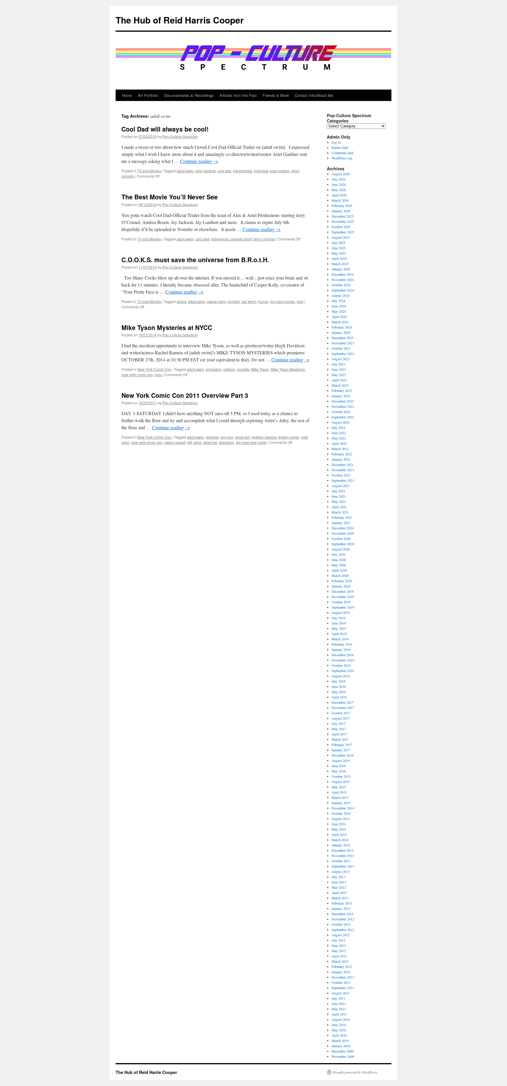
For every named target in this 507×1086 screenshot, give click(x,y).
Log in (336, 142)
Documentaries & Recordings (189, 95)
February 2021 (342, 517)
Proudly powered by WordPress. (355, 1072)
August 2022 (341, 422)
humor (263, 301)
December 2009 (343, 1051)
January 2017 (341, 749)
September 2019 (343, 607)
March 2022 (340, 448)
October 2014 (341, 813)
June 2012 (339, 945)
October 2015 (341, 776)
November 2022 (343, 406)
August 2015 (341, 781)
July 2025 (338, 242)
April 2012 (339, 956)
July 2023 (338, 364)
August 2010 (341, 1019)
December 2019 (343, 591)
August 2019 (341, 612)
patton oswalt (174, 442)
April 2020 (339, 570)
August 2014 (341, 818)
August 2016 (341, 760)
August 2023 (341, 358)
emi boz (227, 437)
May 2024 (339, 311)
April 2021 (339, 506)
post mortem (280, 170)
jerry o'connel (264, 238)
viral (300, 301)
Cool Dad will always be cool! (165, 128)
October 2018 (341, 665)
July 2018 (338, 681)
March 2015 (340, 797)
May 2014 (339, 829)
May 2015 (339, 786)
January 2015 (341, 802)
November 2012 (343, 919)
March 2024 (340, 321)
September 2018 (343, 670)
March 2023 (340, 385)
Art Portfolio (148, 95)
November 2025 (343, 221)
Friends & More (276, 95)
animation (214, 369)
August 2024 (341, 295)
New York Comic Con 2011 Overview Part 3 (184, 395)
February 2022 (342, 454)
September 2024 (343, 290)
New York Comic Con (154, 369)
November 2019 (343, 596)
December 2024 (343, 274)
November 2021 (343, 469)
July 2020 (338, 554)
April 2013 (339, 892)
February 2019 (342, 644)
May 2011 (339, 1008)
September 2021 (343, 480)
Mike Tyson (260, 369)
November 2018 (343, 660)
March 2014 (340, 839)
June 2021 (339, 496)
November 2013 (343, 855)
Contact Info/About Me (314, 95)
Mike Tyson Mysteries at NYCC (166, 327)
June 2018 (339, 686)
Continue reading (199, 161)
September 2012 (343, 929)
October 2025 (341, 226)
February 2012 (342, 966)
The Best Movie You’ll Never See (169, 196)
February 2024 (342, 327)
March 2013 (340, 897)
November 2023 (343, 343)
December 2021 (343, 464)
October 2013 (341, 860)
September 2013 (343, 866)
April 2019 (339, 633)
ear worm (248, 301)
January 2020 (341, 586)
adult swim (185, 170)
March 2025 (340, 263)
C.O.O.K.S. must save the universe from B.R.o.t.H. (195, 259)
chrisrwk (212, 437)
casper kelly (216, 301)
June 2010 (339, 1024)
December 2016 (343, 755)
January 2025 (341, 269)
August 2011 (341, 993)
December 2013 (343, 850)
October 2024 (341, 284)
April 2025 (339, 258)
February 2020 (342, 580)
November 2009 (343, 1056)
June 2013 (339, 882)
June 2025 (339, 247)
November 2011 (343, 977)
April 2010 (339, 1035)
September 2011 (343, 987)
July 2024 (338, 300)
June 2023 (339, 369)
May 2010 (339, 1030)
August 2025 (341, 237)
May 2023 (339, 374)
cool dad (224, 170)
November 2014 (343, 808)
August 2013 (341, 871)
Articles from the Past (238, 95)
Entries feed (340, 147)
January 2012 (341, 971)
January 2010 (341, 1045)
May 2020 (339, 565)
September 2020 (343, 543)
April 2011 (339, 1014)
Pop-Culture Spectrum (180, 136)
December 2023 (343, 337)
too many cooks (282, 301)
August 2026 (341, 173)
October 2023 (341, 348)
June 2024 (339, 306)
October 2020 (341, 538)
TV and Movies (149, 170)
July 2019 (338, 617)
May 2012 (339, 950)
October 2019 (341, 602)
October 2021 (341, 475)
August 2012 (341, 934)
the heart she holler (251, 442)
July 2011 (338, 998)
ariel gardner (205, 170)
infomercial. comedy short (231, 238)
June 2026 (339, 184)
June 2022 (339, 432)
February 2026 (342, 205)
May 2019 (339, 628)
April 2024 (339, 316)
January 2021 (341, 522)
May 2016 (339, 771)
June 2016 (339, 765)
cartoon (229, 369)
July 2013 (338, 876)
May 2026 (339, 189)
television (226, 442)
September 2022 (343, 417)
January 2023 (341, 395)
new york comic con (137, 374)
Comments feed (342, 152)
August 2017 (341, 718)
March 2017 (340, 739)
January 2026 (341, 210)
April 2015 (339, 792)
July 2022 (338, 427)
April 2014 (339, 834)
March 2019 (340, 639)
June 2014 (339, 823)
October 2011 (341, 982)
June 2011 (339, 1003)
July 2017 (338, 723)
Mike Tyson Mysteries (288, 369)
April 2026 (339, 195)
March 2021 (340, 512)
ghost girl (242, 437)
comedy (233, 301)
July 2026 (338, 179)
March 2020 (340, 575)
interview (261, 170)
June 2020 (339, 559)
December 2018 (343, 654)
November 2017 (343, 707)
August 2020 (341, 549)
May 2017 (339, 728)
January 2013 (341, 908)
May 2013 (339, 887)
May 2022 (339, 438)
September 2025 (343, 232)
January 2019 (341, 649)
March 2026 (340, 200)
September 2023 (343, 353)
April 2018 (339, 697)
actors (181, 301)
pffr (189, 442)
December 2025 (343, 216)
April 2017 (339, 734)
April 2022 (339, 443)
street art (210, 442)
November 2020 (343, 533)
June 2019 (339, 623)
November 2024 (343, 279)
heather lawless (264, 437)
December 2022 (343, 401)
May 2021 (339, 501)
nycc (158, 374)
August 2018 (341, 676)
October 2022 (341, 411)
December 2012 (343, 913)
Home (127, 95)
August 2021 (341, 485)
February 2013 (342, 903)
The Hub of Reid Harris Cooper (180, 20)
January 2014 (341, 845)
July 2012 (338, 940)
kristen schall (288, 437)
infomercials (242, 170)
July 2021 (338, 491)
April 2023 (339, 380)
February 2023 (342, 390)
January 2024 (341, 332)
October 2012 (341, 924)
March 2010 (340, 1040)
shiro (198, 442)
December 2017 (343, 702)
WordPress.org (342, 158)
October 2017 (341, 712)
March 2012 (340, 961)
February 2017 (342, 744)
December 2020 (343, 528)
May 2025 (339, 253)
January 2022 (341, 459)
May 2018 (339, 691)
